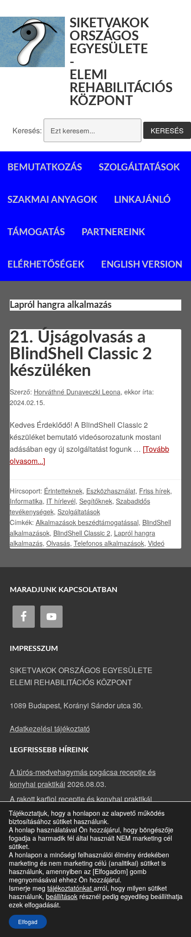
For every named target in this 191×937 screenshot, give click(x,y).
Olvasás (58, 543)
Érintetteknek (63, 490)
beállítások (61, 896)
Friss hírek (154, 490)
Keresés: (27, 130)
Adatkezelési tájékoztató (50, 728)
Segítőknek (95, 501)
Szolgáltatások (78, 511)
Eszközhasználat (110, 490)
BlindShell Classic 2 (81, 532)
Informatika (26, 501)
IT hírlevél (61, 501)
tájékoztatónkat (70, 888)
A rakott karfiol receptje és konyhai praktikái (81, 798)
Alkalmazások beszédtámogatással (87, 522)
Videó (156, 543)
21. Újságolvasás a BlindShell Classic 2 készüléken (81, 354)
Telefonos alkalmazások (109, 543)
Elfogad (28, 921)
